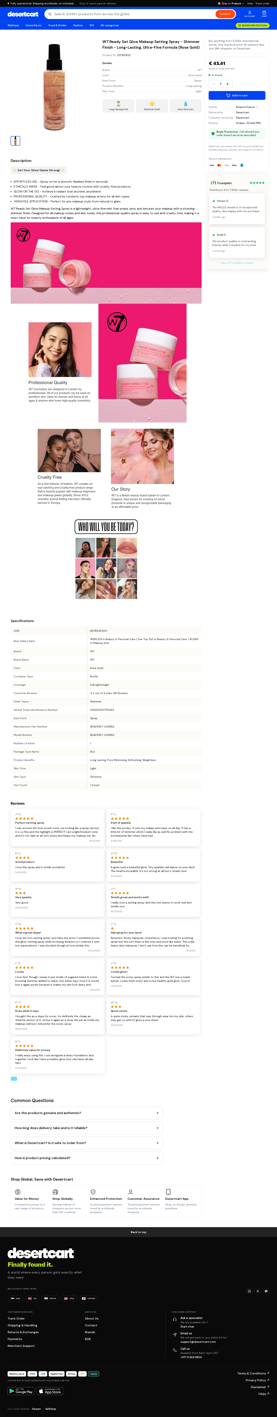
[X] (257, 1291)
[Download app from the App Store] (50, 1391)
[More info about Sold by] (257, 107)
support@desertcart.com (198, 1341)
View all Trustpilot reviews (237, 263)
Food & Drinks (57, 25)
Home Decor (34, 25)
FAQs (264, 1394)
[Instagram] (249, 1291)
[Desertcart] (23, 14)
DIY (92, 25)
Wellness (13, 25)
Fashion (78, 25)
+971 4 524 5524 (191, 1357)
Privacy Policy (258, 1380)
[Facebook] (266, 1291)
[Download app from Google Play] (21, 1391)
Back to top (138, 1232)
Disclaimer (260, 1387)
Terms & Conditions (253, 1373)
